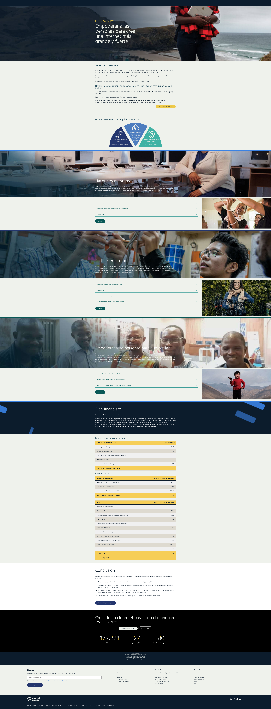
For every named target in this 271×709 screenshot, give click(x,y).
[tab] (146, 203)
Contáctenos (84, 705)
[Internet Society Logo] (33, 699)
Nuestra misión (145, 628)
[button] (146, 203)
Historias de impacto (199, 677)
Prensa (195, 681)
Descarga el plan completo (166, 107)
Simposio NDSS (159, 684)
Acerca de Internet (198, 673)
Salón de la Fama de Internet (162, 681)
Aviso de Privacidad (45, 705)
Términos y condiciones (54, 681)
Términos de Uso (56, 705)
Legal (63, 705)
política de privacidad (66, 681)
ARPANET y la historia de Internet (202, 675)
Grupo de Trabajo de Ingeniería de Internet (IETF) (166, 673)
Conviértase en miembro (128, 628)
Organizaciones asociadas (123, 681)
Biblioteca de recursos (199, 679)
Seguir (34, 685)
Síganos (103, 705)
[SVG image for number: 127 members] (135, 638)
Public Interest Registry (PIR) (162, 675)
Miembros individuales (122, 675)
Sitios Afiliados (110, 705)
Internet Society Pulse (160, 679)
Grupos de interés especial (123, 679)
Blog (195, 684)
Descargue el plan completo (105, 603)
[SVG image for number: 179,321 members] (109, 638)
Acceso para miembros (122, 673)
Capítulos (119, 677)
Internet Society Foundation (162, 677)
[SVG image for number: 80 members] (161, 638)
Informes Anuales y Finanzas (72, 705)
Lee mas (100, 221)
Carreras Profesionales (94, 705)
